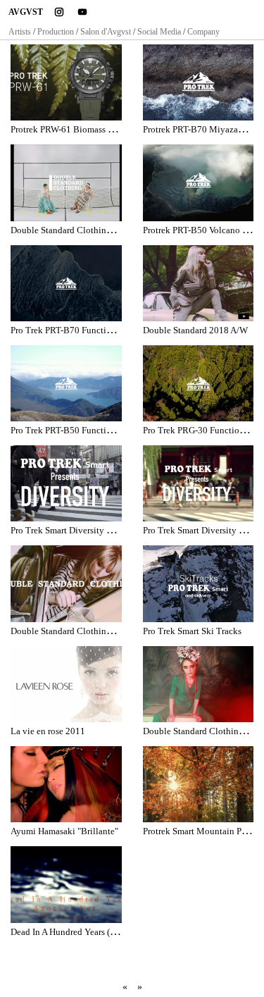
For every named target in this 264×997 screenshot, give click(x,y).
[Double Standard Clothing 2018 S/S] (198, 684)
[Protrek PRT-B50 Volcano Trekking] (198, 182)
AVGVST (25, 12)
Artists (19, 32)
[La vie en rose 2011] (66, 684)
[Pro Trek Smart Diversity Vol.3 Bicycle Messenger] (66, 483)
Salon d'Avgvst (105, 32)
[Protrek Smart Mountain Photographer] (198, 784)
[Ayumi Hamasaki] (66, 784)
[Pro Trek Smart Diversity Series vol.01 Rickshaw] (198, 483)
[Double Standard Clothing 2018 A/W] (66, 583)
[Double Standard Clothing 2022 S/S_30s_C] (66, 182)
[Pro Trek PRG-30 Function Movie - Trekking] (198, 383)
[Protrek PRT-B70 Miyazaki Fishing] (198, 82)
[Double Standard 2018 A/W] (198, 283)
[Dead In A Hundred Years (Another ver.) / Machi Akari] (66, 884)
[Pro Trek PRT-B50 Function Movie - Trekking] (66, 383)
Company (203, 32)
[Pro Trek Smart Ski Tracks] (198, 583)
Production (55, 32)
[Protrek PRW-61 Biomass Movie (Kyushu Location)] (66, 82)
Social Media (159, 32)
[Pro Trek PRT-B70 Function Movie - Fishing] (66, 283)
